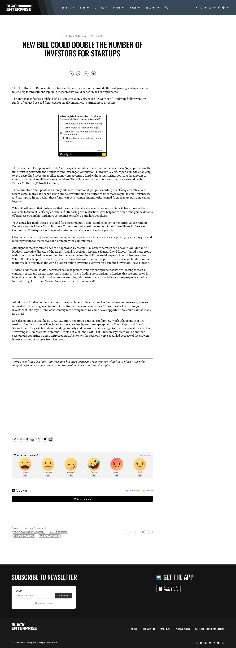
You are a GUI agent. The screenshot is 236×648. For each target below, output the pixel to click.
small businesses (58, 532)
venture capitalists (24, 536)
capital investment (49, 536)
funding (40, 528)
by (74, 35)
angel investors (22, 528)
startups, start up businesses (29, 532)
